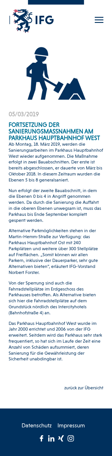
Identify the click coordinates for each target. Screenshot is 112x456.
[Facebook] (41, 438)
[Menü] (99, 18)
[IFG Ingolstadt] (32, 21)
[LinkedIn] (51, 438)
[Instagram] (70, 438)
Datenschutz (37, 426)
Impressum (71, 426)
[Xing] (60, 438)
